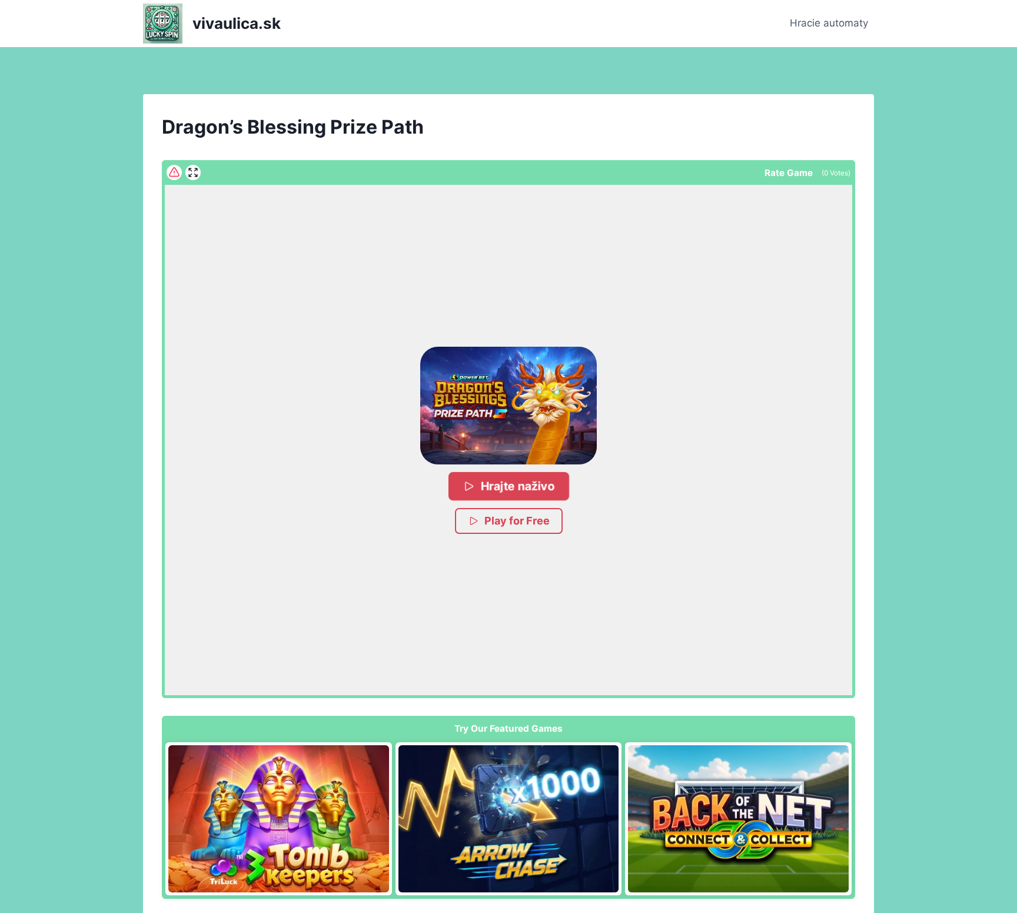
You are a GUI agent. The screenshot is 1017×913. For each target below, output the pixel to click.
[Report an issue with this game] (174, 172)
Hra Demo (278, 818)
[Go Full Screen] (193, 172)
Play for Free (517, 520)
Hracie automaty (829, 23)
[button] (508, 405)
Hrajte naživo (517, 486)
